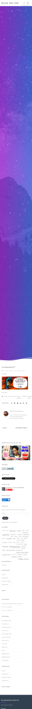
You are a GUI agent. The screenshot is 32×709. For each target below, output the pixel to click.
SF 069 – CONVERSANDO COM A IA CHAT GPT (12, 603)
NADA (3, 643)
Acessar (3, 574)
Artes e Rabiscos (22, 370)
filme (12, 536)
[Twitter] (14, 403)
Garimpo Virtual (5, 637)
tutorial (14, 557)
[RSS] (23, 403)
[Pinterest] (17, 403)
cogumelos (25, 532)
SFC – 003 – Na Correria (7, 610)
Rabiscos (24, 396)
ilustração (4, 542)
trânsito (25, 554)
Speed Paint (6, 555)
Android (3, 530)
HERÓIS (25, 538)
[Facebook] (11, 403)
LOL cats (22, 542)
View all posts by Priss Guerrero (17, 418)
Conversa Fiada (5, 627)
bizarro (5, 396)
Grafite (4, 427)
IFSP (23, 540)
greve (22, 538)
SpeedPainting (5, 657)
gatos (18, 538)
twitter (20, 556)
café (23, 530)
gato (14, 538)
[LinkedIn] (20, 403)
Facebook (26, 534)
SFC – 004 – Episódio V (7, 607)
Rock (3, 550)
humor (18, 540)
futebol (20, 536)
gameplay (25, 536)
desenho (6, 535)
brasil (19, 531)
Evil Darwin (4, 630)
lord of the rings (20, 544)
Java (14, 542)
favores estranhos (19, 397)
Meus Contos (4, 640)
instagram (10, 542)
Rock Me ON (9, 3)
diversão (20, 534)
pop (2, 650)
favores (14, 396)
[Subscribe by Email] (6, 500)
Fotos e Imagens (5, 633)
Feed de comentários (6, 581)
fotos (15, 536)
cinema (27, 530)
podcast (24, 546)
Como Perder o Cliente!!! (21, 427)
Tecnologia (4, 660)
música (5, 547)
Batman (13, 531)
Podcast (3, 647)
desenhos (13, 534)
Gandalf (9, 538)
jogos (18, 542)
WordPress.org (5, 584)
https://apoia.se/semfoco (7, 705)
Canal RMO (4, 624)
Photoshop (14, 547)
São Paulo (20, 554)
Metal (25, 544)
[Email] (26, 403)
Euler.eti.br (4, 565)
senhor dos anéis (22, 552)
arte (7, 530)
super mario (14, 554)
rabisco (23, 548)
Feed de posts (5, 577)
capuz (9, 396)
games (3, 538)
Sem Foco (19, 550)
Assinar (5, 518)
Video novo (23, 559)
